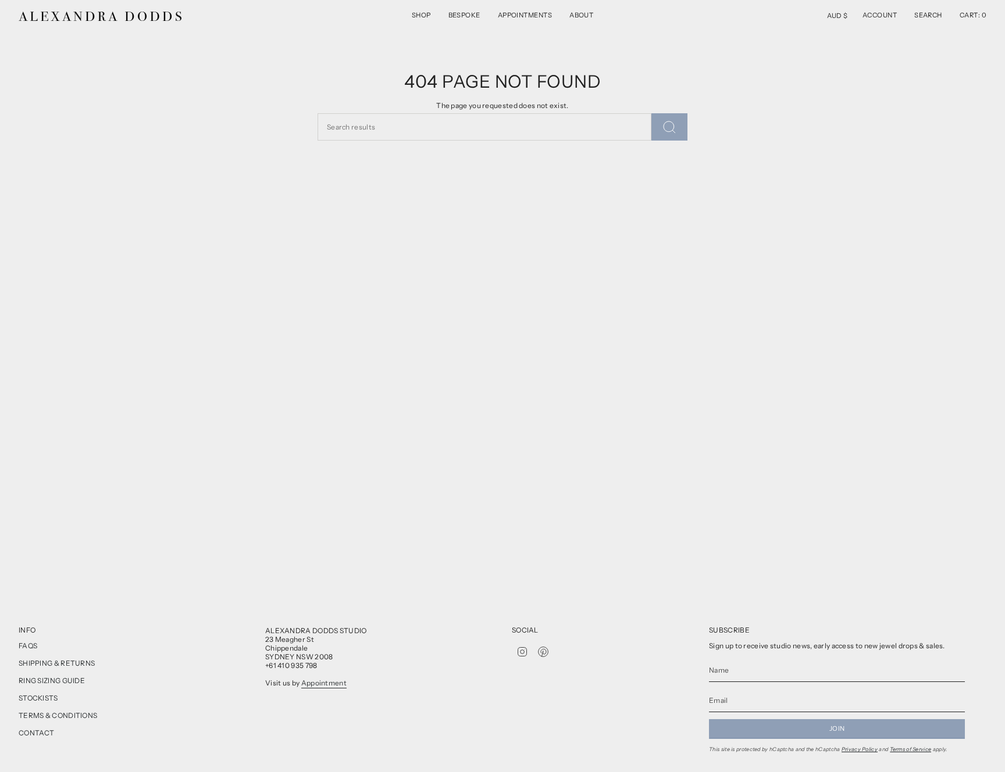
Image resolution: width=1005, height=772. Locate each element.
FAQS (28, 645)
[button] (421, 16)
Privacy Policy (860, 749)
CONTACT (36, 732)
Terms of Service (911, 749)
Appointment (324, 682)
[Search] (669, 127)
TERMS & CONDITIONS (58, 715)
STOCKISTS (38, 698)
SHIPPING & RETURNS (57, 663)
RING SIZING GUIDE (52, 680)
